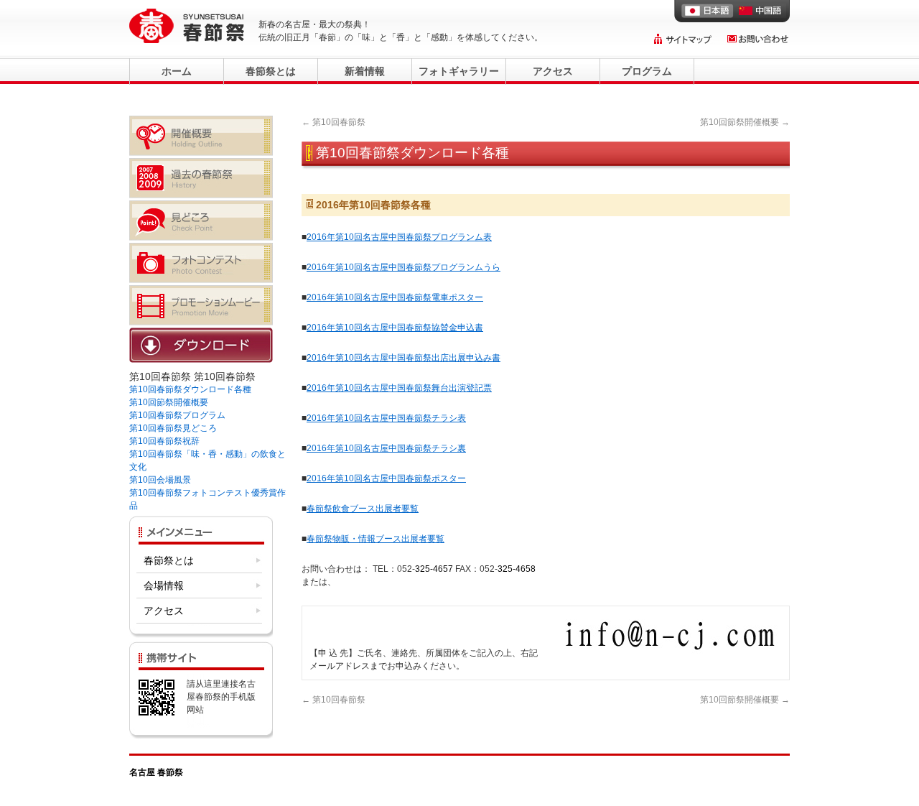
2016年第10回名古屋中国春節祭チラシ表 (386, 418)
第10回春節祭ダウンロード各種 (190, 389)
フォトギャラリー (459, 71)
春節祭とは (271, 71)
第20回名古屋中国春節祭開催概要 (201, 136)
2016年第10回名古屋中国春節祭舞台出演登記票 (399, 388)
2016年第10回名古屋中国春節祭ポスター (386, 478)
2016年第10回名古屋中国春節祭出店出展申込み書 (403, 358)
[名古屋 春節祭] (186, 26)
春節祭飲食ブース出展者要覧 (363, 509)
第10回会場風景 (160, 480)
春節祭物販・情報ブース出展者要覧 (375, 539)
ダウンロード (201, 348)
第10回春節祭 (333, 122)
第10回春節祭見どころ (173, 428)
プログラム (647, 71)
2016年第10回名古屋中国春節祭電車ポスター (395, 297)
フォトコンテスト (201, 263)
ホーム (177, 71)
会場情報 (164, 585)
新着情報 (365, 71)
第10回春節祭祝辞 (164, 441)
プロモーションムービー (201, 305)
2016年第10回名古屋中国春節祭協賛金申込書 (395, 328)
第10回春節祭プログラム (177, 415)
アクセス (553, 71)
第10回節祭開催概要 (745, 122)
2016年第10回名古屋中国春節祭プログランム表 (399, 237)
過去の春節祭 (201, 178)
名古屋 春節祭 (156, 772)
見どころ (201, 220)
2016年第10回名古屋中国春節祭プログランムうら (403, 267)
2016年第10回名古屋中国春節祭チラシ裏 (386, 448)
